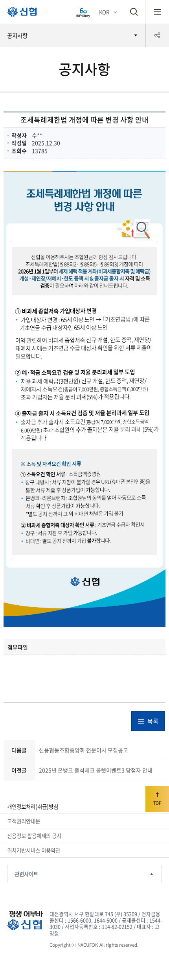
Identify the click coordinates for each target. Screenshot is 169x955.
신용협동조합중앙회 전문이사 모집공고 (83, 750)
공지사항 (17, 35)
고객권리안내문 (23, 821)
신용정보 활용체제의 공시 (34, 835)
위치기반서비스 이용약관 (33, 850)
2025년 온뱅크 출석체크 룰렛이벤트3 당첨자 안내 (95, 770)
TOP (157, 803)
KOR (104, 12)
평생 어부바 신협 (18, 13)
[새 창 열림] (83, 12)
